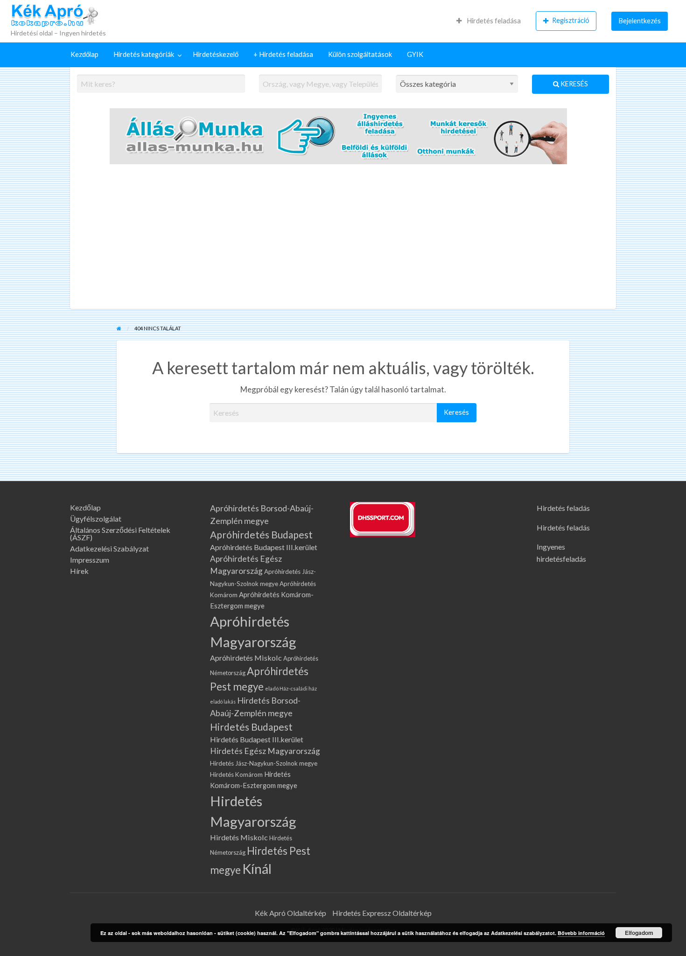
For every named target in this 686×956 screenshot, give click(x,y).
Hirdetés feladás (563, 507)
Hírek (79, 571)
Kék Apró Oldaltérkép (290, 912)
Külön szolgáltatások (360, 54)
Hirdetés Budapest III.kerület (256, 739)
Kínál (257, 869)
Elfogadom (639, 932)
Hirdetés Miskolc (239, 837)
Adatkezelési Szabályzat (109, 548)
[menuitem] (488, 21)
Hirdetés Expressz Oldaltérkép (382, 912)
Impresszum (89, 560)
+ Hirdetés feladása (283, 54)
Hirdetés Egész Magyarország (265, 751)
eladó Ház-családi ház (291, 688)
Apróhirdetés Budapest (261, 534)
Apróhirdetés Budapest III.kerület (263, 547)
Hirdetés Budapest (251, 727)
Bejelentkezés (640, 21)
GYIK (415, 54)
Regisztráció (570, 20)
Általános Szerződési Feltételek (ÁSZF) (120, 533)
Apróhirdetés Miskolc (246, 657)
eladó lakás (223, 701)
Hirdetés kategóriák (143, 54)
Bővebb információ (581, 932)
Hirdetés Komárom (236, 774)
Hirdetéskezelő (215, 54)
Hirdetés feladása (493, 21)
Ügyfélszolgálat (95, 519)
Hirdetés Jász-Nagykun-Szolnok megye (263, 763)
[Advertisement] (343, 239)
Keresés (573, 84)
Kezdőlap (84, 54)
